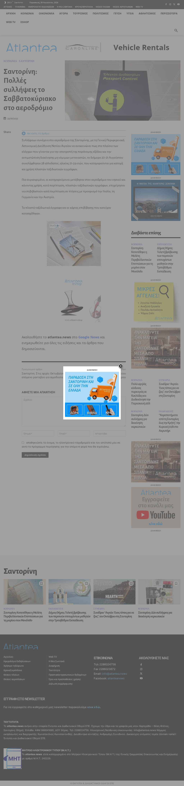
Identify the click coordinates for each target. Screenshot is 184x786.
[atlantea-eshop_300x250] (92, 415)
